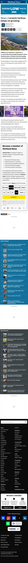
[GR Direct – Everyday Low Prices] (14, 9)
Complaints (18, 537)
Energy (2, 454)
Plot (16, 467)
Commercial (18, 442)
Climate (2, 438)
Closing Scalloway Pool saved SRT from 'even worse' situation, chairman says (16, 350)
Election (3, 451)
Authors (16, 482)
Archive (17, 478)
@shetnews (9, 25)
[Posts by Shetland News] (3, 25)
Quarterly (17, 187)
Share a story (4, 542)
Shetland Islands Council (20, 446)
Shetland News (10, 24)
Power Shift (3, 472)
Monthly (11, 187)
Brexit (2, 435)
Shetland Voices (18, 436)
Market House (18, 449)
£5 (8, 192)
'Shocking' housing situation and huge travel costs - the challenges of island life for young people (16, 345)
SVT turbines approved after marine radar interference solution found (16, 391)
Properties (18, 460)
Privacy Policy (4, 547)
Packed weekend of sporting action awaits (15, 365)
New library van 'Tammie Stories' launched (15, 360)
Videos (16, 486)
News (4, 18)
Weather (3, 481)
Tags (16, 480)
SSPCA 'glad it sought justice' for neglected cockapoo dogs (15, 286)
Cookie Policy (18, 535)
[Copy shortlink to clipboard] (14, 29)
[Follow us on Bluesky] (14, 518)
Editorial (17, 427)
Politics (2, 471)
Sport (2, 476)
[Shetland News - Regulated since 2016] (14, 529)
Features (17, 430)
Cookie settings (5, 535)
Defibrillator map (19, 489)
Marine (2, 465)
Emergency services (5, 453)
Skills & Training (18, 457)
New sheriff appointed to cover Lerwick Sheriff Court (16, 260)
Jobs (16, 454)
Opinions (3, 484)
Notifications (18, 542)
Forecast (17, 474)
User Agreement (5, 544)
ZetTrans (17, 451)
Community (3, 440)
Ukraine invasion (4, 480)
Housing (3, 463)
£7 (12, 192)
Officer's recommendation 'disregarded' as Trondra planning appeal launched (15, 302)
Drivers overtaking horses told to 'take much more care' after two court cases (16, 270)
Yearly (23, 187)
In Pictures (17, 432)
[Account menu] (26, 2)
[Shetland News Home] (14, 3)
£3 (4, 192)
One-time (5, 187)
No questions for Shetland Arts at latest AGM (15, 386)
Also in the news (4, 429)
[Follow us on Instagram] (8, 518)
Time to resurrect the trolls (14, 295)
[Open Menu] (1, 2)
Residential (17, 462)
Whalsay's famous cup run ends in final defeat (15, 339)
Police (2, 469)
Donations (17, 540)
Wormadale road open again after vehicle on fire (15, 291)
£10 (16, 192)
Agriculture (3, 431)
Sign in (20, 507)
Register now (7, 507)
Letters (2, 486)
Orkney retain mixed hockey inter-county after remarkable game (15, 334)
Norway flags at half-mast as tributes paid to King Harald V (16, 370)
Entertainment (4, 456)
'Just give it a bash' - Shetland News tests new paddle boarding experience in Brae (16, 356)
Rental (16, 464)
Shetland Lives (18, 437)
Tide (16, 475)
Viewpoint (3, 490)
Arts (2, 433)
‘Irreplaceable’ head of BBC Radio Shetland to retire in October (15, 281)
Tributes (17, 434)
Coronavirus (3, 444)
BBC (16, 447)
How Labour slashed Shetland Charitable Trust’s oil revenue (14, 375)
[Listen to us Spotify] (8, 523)
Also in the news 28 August (13, 380)
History (2, 462)
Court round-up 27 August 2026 (14, 249)
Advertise (3, 540)
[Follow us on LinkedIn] (25, 518)
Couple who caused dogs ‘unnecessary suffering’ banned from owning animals (16, 266)
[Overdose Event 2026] (14, 107)
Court (2, 447)
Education (3, 449)
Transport (3, 478)
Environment (4, 458)
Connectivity (4, 442)
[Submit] (25, 422)
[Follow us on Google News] (16, 523)
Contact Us (4, 537)
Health (2, 460)
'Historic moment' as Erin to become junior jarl (16, 275)
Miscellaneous (18, 469)
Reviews (3, 488)
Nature (2, 467)
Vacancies (17, 455)
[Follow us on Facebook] (3, 518)
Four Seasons (18, 439)
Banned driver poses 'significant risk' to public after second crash (16, 245)
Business (3, 437)
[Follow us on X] (19, 518)
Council (2, 446)
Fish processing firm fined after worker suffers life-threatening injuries (16, 255)
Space (2, 474)
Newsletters (18, 484)
